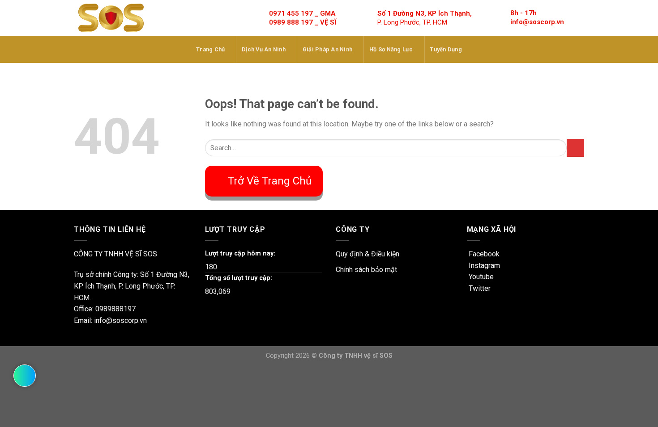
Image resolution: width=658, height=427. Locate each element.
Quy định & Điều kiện (367, 254)
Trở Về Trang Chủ (270, 181)
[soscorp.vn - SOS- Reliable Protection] (111, 17)
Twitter (479, 288)
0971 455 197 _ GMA (302, 13)
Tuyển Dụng (446, 49)
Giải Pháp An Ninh (327, 49)
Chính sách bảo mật (366, 269)
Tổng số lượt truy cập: (238, 278)
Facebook (483, 254)
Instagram (483, 265)
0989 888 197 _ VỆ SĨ (302, 22)
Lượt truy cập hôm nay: (240, 253)
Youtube (480, 276)
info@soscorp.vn (537, 22)
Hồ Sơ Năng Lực (391, 49)
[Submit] (575, 147)
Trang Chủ (210, 49)
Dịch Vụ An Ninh (264, 49)
